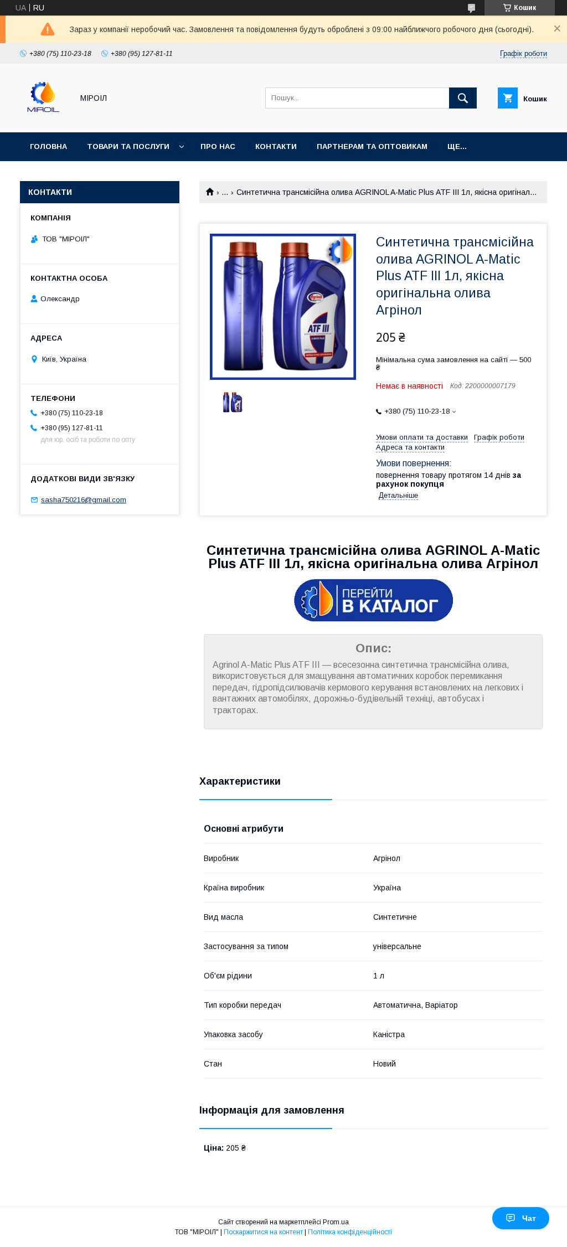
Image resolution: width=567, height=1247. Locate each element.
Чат (529, 1218)
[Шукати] (463, 98)
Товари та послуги (128, 146)
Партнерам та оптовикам (372, 146)
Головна (48, 146)
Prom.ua (336, 1222)
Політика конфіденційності (350, 1232)
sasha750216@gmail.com (83, 500)
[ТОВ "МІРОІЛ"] (43, 118)
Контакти (276, 146)
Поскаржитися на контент (263, 1232)
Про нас (217, 146)
